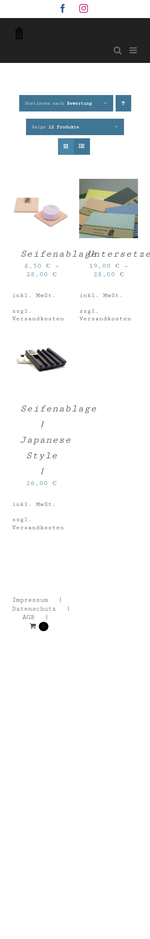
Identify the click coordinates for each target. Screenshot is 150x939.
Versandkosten (38, 318)
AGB (28, 617)
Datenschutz (34, 609)
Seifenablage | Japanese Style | (58, 440)
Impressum (30, 600)
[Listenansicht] (82, 146)
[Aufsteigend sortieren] (123, 103)
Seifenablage (58, 253)
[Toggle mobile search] (118, 50)
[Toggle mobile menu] (134, 50)
